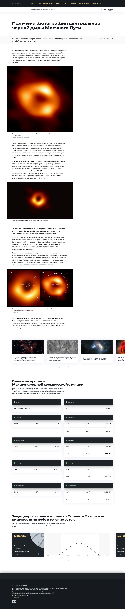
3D (101, 3)
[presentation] (59, 367)
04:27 (67, 431)
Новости (33, 3)
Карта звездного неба (46, 3)
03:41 (16, 469)
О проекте (15, 597)
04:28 (67, 476)
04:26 (67, 408)
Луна (58, 3)
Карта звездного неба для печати (41, 9)
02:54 (67, 446)
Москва (110, 9)
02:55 (67, 469)
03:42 (16, 492)
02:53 (67, 424)
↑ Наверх (117, 610)
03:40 (16, 424)
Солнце (64, 3)
